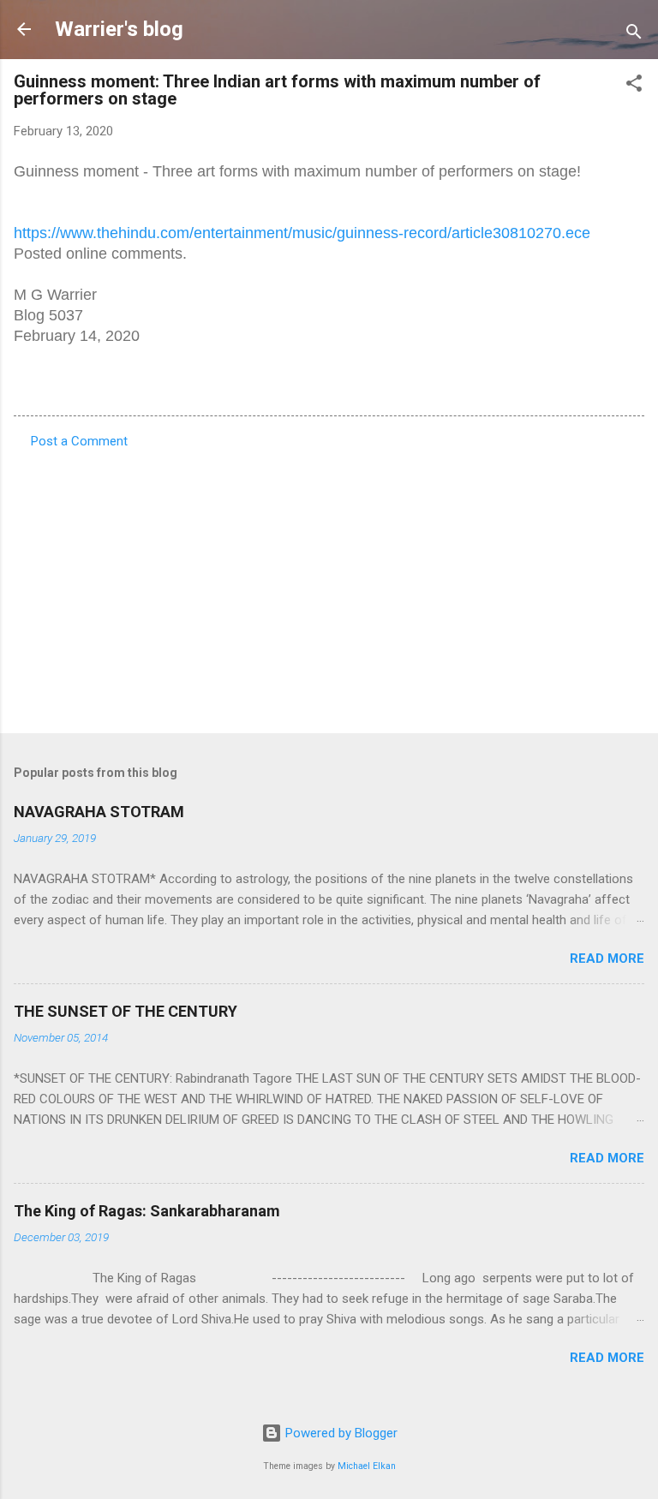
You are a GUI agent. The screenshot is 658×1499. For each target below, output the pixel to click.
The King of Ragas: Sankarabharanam (147, 1211)
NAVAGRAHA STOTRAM (99, 812)
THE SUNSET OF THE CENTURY (125, 1011)
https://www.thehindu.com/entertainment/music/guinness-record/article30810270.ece (302, 233)
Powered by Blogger (340, 1433)
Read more (607, 958)
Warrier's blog (119, 29)
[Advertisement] (329, 586)
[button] (634, 86)
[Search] (634, 35)
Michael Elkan (367, 1466)
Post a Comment (79, 441)
